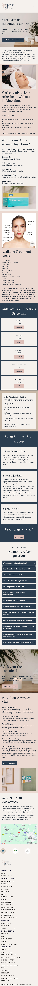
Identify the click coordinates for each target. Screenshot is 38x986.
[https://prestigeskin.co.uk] (8, 6)
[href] (19, 834)
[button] (33, 6)
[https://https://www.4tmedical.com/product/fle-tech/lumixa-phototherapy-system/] (25, 851)
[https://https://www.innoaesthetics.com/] (13, 851)
